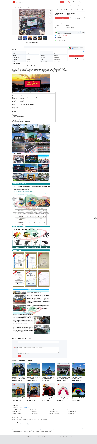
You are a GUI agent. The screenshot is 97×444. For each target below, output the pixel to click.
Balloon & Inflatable (16, 423)
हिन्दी (62, 437)
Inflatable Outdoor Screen (78, 428)
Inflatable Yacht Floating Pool (71, 411)
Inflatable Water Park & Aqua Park (53, 413)
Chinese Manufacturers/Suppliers (36, 436)
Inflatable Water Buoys (33, 411)
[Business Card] (83, 51)
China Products (29, 436)
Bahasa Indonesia (76, 437)
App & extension (72, 5)
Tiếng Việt (71, 437)
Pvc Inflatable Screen (68, 428)
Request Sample (74, 20)
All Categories (15, 5)
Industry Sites (55, 436)
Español (28, 437)
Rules (84, 5)
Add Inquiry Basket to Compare (32, 42)
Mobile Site (70, 436)
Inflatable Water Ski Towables (16, 413)
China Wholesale (44, 436)
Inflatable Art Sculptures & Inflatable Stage (18, 409)
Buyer (62, 5)
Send (20, 355)
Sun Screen (14, 428)
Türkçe (68, 437)
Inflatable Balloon (69, 409)
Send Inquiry (62, 18)
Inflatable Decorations (15, 411)
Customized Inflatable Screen (58, 428)
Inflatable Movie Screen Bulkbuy (46, 431)
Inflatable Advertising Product (47, 428)
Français (35, 437)
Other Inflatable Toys (32, 423)
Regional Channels (60, 436)
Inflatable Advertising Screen (17, 431)
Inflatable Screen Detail (27, 431)
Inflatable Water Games (34, 413)
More (13, 433)
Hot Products (24, 436)
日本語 (59, 437)
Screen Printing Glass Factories (23, 428)
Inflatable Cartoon (24, 423)
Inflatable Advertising (26, 7)
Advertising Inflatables (33, 409)
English (25, 437)
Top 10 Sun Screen (36, 431)
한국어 (57, 437)
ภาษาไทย (65, 437)
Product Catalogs (26, 407)
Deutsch (47, 437)
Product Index (66, 436)
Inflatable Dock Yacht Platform (53, 411)
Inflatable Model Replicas (52, 409)
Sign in (84, 2)
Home (13, 7)
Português (31, 437)
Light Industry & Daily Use (18, 7)
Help (67, 5)
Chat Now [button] (78, 18)
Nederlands (50, 437)
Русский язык (39, 437)
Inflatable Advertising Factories (35, 428)
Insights (74, 436)
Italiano (43, 437)
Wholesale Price (50, 436)
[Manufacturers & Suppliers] (17, 2)
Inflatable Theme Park (70, 413)
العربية (54, 437)
